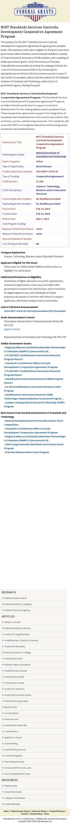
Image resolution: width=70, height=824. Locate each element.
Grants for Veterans (14, 688)
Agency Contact (12, 329)
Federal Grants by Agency (17, 610)
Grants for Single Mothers (17, 634)
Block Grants (11, 707)
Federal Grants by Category (18, 604)
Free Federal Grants (14, 761)
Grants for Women (40, 811)
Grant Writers (11, 731)
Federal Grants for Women (18, 628)
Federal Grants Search (16, 598)
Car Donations (12, 713)
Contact (24, 814)
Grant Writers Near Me (16, 725)
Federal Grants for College (18, 652)
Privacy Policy (36, 814)
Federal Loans (12, 719)
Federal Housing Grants (16, 701)
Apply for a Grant (13, 737)
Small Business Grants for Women (21, 640)
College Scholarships (15, 797)
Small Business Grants (16, 670)
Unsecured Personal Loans (18, 767)
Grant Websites (12, 804)
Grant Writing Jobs (13, 755)
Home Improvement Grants (18, 694)
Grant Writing (11, 743)
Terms (46, 814)
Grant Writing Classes (15, 749)
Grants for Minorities (15, 646)
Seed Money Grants (14, 676)
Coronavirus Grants (14, 682)
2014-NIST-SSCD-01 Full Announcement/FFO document (35, 311)
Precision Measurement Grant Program (27, 452)
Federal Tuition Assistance (17, 664)
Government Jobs (13, 791)
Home (6, 811)
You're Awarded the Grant (17, 773)
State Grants (11, 785)
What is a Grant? (13, 622)
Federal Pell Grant (13, 658)
